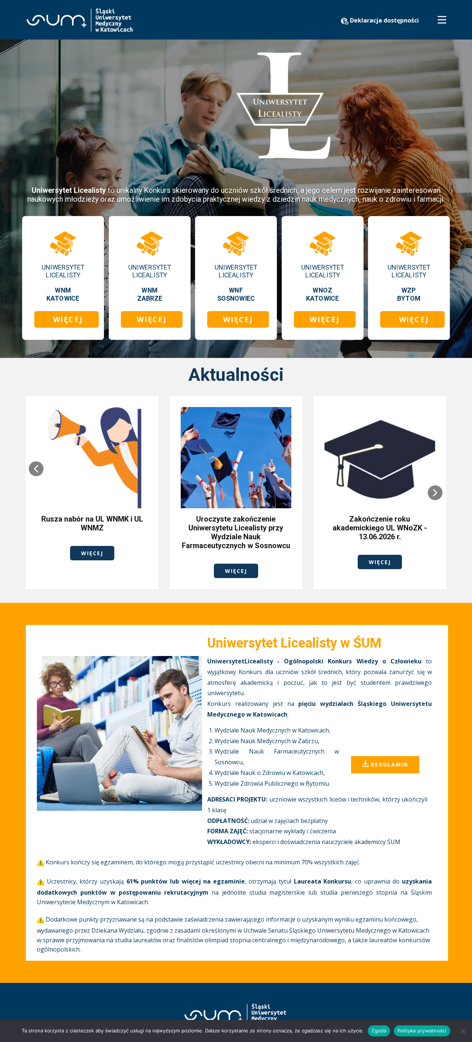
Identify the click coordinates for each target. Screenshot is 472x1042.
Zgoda (378, 1031)
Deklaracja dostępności (383, 20)
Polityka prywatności (422, 1031)
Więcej (92, 553)
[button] (36, 468)
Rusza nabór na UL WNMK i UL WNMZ (92, 523)
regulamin (388, 764)
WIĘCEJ (66, 319)
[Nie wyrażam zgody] (462, 1031)
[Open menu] (442, 19)
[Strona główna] (79, 20)
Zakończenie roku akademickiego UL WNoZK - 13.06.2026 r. (380, 528)
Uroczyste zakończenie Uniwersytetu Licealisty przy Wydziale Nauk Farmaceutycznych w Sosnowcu (236, 532)
